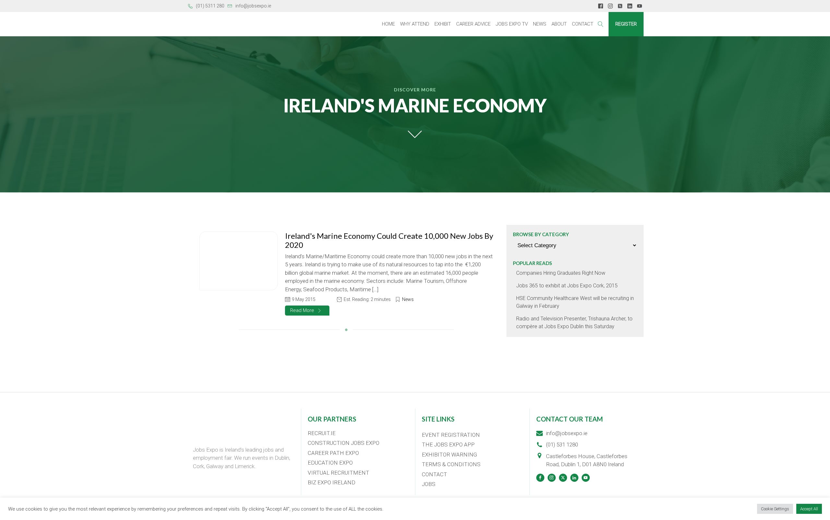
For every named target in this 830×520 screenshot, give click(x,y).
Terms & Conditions (451, 464)
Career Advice (473, 24)
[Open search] (600, 24)
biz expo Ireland (331, 482)
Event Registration (451, 435)
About (559, 24)
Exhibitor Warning (449, 454)
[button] (307, 311)
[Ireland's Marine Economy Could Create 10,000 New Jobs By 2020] (238, 260)
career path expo (333, 453)
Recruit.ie (322, 433)
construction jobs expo (343, 443)
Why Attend (414, 24)
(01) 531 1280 (562, 444)
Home (388, 24)
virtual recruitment (338, 472)
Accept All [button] (809, 508)
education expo (330, 462)
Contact (582, 24)
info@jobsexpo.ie (253, 5)
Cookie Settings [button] (775, 508)
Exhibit (442, 24)
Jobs (428, 484)
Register (626, 24)
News (539, 24)
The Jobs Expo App (448, 444)
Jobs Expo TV (512, 24)
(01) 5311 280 (210, 5)
